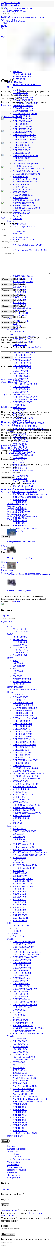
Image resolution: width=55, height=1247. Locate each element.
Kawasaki (11, 221)
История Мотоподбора (18, 511)
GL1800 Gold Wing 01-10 (25, 171)
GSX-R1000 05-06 (22, 360)
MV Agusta (12, 933)
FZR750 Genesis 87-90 (24, 1057)
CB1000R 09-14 (20, 700)
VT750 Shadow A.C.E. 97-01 (27, 208)
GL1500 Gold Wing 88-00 (25, 163)
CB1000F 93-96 (20, 697)
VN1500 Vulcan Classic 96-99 (27, 244)
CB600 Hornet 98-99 (23, 111)
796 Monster (19, 671)
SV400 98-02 (19, 405)
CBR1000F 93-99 (21, 721)
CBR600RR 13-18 (22, 153)
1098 (15, 660)
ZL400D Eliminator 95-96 (25, 865)
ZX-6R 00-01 (19, 889)
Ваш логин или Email (12, 1194)
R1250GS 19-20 (20, 652)
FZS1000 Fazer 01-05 (23, 455)
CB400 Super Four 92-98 (25, 708)
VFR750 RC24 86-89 (23, 189)
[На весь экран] (8, 1242)
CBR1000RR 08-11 (22, 124)
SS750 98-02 (19, 79)
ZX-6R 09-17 (19, 899)
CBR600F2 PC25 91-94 (24, 134)
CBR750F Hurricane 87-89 (25, 155)
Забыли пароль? (9, 1210)
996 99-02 (17, 71)
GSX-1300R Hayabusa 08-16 (27, 347)
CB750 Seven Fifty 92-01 (25, 113)
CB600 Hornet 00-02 (23, 105)
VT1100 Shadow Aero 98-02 (26, 200)
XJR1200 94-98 (20, 476)
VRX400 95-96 (20, 802)
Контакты (12, 519)
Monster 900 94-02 (22, 76)
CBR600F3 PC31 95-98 (24, 137)
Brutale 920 (18, 331)
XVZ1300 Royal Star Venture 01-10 (30, 494)
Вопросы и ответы (16, 514)
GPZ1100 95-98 (20, 841)
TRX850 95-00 (20, 468)
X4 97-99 (17, 218)
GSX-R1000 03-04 (22, 357)
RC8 (15, 928)
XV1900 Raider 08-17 (23, 1088)
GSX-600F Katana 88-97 (25, 352)
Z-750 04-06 (19, 862)
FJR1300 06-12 (20, 1041)
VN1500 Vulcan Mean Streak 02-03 (30, 852)
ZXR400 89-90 (20, 915)
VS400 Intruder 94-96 (23, 1023)
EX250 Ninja (19, 231)
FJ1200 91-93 (19, 1038)
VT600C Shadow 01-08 (24, 205)
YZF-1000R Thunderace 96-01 (27, 497)
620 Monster (19, 663)
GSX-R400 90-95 (21, 371)
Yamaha (11, 1036)
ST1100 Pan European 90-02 (26, 174)
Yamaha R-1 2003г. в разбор (19, 590)
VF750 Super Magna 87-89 (26, 179)
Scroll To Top (7, 1215)
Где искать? (7, 16)
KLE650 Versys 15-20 (23, 847)
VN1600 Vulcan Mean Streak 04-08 (30, 250)
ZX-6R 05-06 (19, 894)
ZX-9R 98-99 (19, 910)
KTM (9, 923)
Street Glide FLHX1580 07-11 (27, 84)
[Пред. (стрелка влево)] (2, 1245)
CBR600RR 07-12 (22, 150)
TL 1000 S (18, 1017)
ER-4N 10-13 (19, 223)
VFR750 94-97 (20, 792)
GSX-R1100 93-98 (22, 368)
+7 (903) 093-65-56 (10, 394)
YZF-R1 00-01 (20, 499)
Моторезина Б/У (15, 1136)
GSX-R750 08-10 (21, 394)
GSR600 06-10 (20, 344)
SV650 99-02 (19, 410)
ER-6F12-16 (19, 834)
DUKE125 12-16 (21, 925)
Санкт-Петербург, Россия (13, 446)
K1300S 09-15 (20, 647)
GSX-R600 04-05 (21, 376)
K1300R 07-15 (20, 644)
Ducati (10, 658)
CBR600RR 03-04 (22, 145)
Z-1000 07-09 (19, 857)
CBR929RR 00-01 (22, 158)
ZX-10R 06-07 (20, 876)
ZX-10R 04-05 (20, 873)
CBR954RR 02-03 (22, 160)
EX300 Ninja (19, 839)
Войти (5, 1205)
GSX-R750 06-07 (21, 392)
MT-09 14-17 (19, 462)
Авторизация (13, 1177)
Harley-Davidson (15, 82)
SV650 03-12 (19, 1012)
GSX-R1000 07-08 (22, 363)
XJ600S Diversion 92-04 (24, 1078)
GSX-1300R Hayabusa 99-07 (27, 954)
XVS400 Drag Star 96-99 (25, 491)
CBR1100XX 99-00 (22, 132)
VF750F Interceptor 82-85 (25, 181)
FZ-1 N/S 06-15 (20, 1044)
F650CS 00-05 (20, 637)
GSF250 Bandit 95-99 (23, 339)
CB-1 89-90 (18, 694)
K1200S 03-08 (20, 642)
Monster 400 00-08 (22, 74)
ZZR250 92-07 (20, 920)
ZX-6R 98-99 (19, 904)
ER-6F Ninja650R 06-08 (24, 226)
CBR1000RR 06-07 (22, 121)
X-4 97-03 (18, 216)
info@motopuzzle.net (11, 5)
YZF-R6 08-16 (20, 523)
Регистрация (35, 1213)
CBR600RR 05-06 (22, 147)
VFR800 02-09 (20, 797)
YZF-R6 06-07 (20, 520)
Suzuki (10, 334)
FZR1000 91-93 (20, 1054)
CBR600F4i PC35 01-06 (24, 142)
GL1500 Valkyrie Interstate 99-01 (28, 168)
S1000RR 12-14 (20, 655)
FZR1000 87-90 (20, 1051)
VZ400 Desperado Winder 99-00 (28, 1028)
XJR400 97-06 (20, 478)
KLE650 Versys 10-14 (23, 239)
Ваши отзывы (14, 506)
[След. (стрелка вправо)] (5, 1245)
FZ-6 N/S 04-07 (20, 441)
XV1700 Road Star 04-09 (25, 481)
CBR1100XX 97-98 (22, 129)
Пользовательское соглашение (22, 516)
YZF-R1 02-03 (20, 502)
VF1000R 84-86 (20, 781)
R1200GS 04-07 (20, 650)
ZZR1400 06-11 (20, 918)
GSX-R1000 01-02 (22, 355)
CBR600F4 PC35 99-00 (24, 139)
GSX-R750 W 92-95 (22, 402)
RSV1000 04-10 (20, 631)
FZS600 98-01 (20, 457)
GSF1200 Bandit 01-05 (24, 941)
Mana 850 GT (19, 629)
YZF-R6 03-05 (20, 1122)
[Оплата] (2, 604)
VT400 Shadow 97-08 (23, 202)
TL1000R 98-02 (20, 1020)
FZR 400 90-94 (20, 1049)
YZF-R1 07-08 (20, 1112)
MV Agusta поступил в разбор (19, 558)
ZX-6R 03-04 (19, 286)
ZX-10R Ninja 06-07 (23, 878)
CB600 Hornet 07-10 (23, 108)
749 (14, 668)
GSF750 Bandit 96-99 (23, 946)
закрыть (5, 615)
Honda (10, 87)
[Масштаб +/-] (11, 1242)
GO (3, 217)
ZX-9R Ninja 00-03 (22, 307)
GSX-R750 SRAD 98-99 (25, 399)
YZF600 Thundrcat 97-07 (25, 528)
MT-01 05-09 (19, 460)
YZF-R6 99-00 (20, 525)
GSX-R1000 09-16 (22, 365)
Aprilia (10, 626)
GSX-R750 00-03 (21, 386)
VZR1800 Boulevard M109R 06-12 (29, 1033)
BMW (10, 634)
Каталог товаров (9, 105)
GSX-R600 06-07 (21, 983)
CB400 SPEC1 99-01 (23, 705)
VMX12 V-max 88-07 (23, 470)
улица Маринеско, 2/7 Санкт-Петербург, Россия (13, 381)
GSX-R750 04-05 (21, 389)
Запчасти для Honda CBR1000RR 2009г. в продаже (29, 574)
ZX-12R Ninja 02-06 (23, 281)
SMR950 (17, 931)
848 (14, 673)
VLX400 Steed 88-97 (23, 195)
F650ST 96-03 (20, 639)
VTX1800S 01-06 (21, 818)
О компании (13, 503)
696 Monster (19, 665)
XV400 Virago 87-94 (23, 486)
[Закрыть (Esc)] (2, 1242)
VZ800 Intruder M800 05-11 (26, 426)
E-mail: (4, 1226)
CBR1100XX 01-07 (22, 126)
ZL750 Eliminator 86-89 (24, 868)
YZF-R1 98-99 (20, 1120)
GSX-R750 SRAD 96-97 (25, 397)
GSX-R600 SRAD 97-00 (25, 384)
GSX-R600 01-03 (21, 373)
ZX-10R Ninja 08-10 (23, 276)
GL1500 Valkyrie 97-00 (24, 166)
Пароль (5, 1199)
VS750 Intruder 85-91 (23, 420)
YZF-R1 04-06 (20, 504)
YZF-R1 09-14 (20, 1115)
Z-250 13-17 (19, 860)
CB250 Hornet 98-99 (23, 702)
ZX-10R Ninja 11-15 (22, 883)
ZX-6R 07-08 (19, 292)
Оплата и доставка (16, 509)
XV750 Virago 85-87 (23, 1094)
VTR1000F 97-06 (21, 815)
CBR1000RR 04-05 (22, 118)
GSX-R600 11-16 (21, 986)
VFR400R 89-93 (21, 789)
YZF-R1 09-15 (20, 1117)
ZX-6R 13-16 (19, 297)
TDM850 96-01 (20, 1070)
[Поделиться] (5, 1242)
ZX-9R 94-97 (19, 302)
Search (5, 1141)
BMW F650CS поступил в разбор (21, 541)
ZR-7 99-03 (18, 870)
